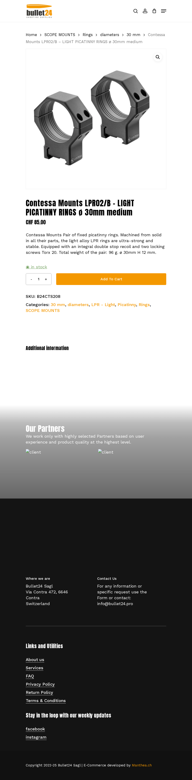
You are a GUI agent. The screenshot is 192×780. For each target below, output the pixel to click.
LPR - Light (103, 304)
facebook (35, 728)
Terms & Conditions (46, 700)
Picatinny (127, 304)
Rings (88, 35)
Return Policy (39, 692)
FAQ (30, 675)
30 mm (133, 35)
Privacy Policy (40, 684)
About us (35, 659)
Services (34, 667)
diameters (109, 35)
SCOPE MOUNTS (59, 35)
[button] (158, 57)
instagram (36, 737)
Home (31, 35)
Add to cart (111, 279)
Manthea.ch (142, 765)
